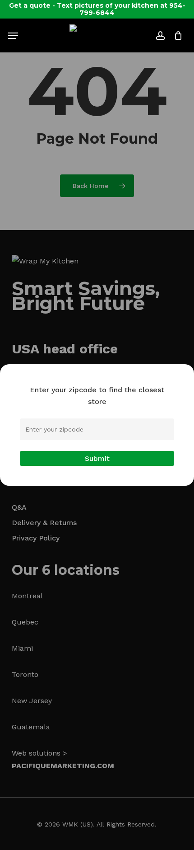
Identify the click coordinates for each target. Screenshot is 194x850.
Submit (97, 458)
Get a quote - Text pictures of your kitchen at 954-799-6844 (97, 9)
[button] (13, 35)
